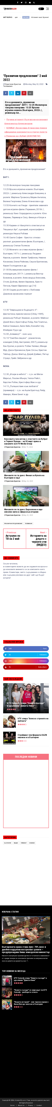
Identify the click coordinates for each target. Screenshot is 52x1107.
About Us (21, 1105)
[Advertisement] (26, 48)
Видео (16, 843)
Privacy (30, 1105)
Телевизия (7, 86)
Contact (39, 1105)
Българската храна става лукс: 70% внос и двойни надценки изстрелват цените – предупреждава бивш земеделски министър (26, 949)
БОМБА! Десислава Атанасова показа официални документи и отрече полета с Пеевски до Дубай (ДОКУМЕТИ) (25, 132)
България (7, 843)
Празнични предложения (13, 523)
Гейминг (24, 843)
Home (12, 1105)
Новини (32, 843)
